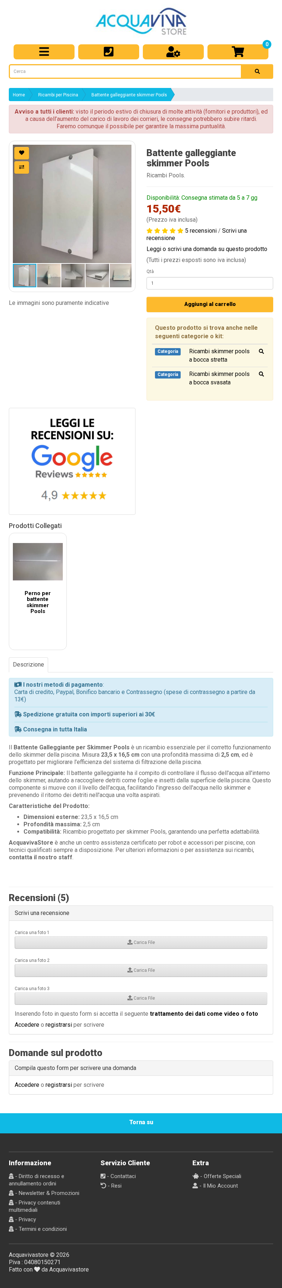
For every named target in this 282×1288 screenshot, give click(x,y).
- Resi (114, 1185)
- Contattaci (120, 1176)
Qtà (150, 271)
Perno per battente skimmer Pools (38, 602)
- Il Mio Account (218, 1185)
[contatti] (108, 51)
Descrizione (28, 664)
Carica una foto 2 (32, 960)
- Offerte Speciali (220, 1176)
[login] (173, 51)
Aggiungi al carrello (210, 304)
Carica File (144, 942)
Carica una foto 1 (32, 932)
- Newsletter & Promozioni (46, 1193)
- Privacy (25, 1219)
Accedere (27, 1024)
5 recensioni (201, 230)
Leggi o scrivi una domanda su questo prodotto (207, 249)
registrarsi (59, 1024)
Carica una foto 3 (32, 988)
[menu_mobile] (44, 51)
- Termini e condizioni (40, 1229)
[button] (72, 204)
